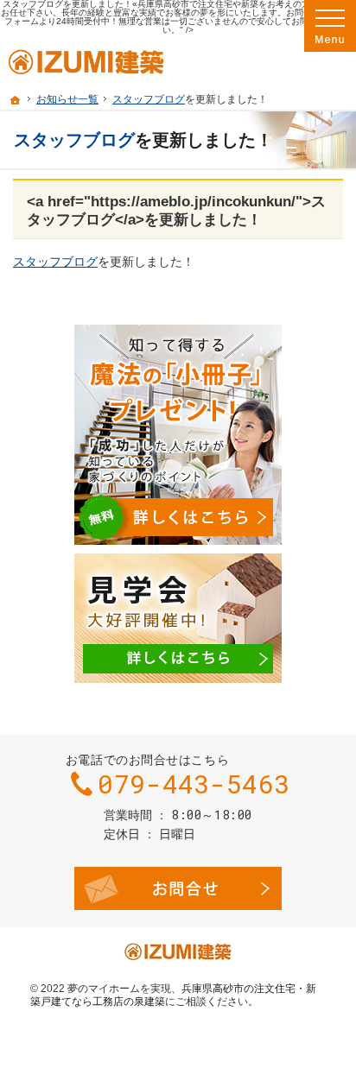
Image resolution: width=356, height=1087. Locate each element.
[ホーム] (15, 100)
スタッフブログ (148, 99)
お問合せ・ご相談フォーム (178, 888)
